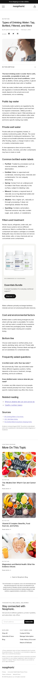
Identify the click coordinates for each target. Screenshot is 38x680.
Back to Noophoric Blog (19, 577)
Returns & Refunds (26, 642)
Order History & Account (27, 639)
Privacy (4, 672)
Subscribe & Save (8, 636)
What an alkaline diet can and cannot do (20, 402)
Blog (3, 639)
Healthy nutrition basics (13, 405)
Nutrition (6, 19)
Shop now (10, 296)
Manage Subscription (27, 636)
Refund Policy (16, 674)
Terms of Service (6, 674)
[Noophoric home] (19, 6)
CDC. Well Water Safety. (11, 419)
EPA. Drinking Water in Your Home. (14, 416)
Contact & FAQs (25, 633)
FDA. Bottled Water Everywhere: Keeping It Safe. (18, 422)
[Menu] (3, 7)
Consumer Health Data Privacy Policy (17, 672)
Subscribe (29, 622)
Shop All (4, 633)
